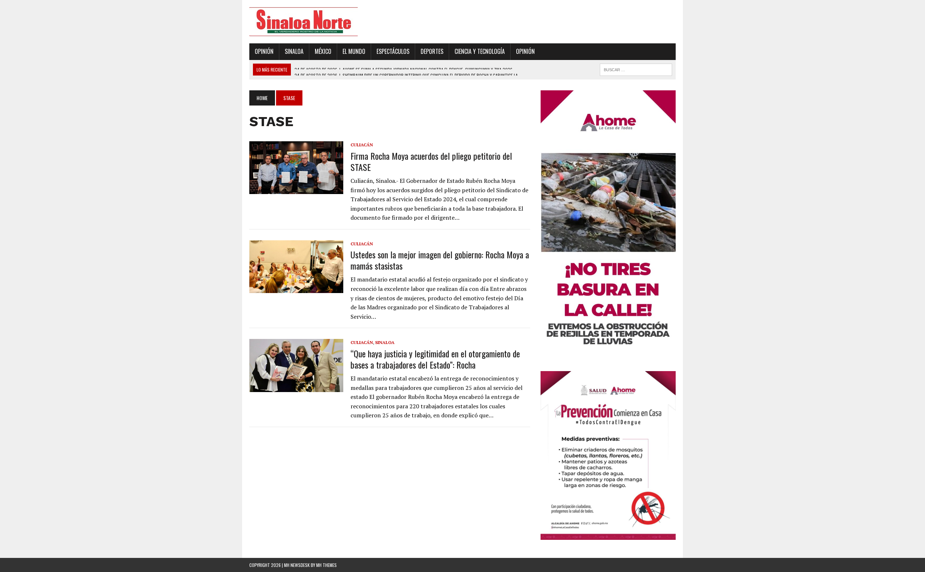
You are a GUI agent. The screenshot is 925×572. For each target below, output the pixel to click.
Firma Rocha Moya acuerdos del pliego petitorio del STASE (431, 161)
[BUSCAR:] (636, 68)
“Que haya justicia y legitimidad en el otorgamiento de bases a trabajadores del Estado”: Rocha (435, 359)
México (323, 51)
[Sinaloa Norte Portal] (316, 21)
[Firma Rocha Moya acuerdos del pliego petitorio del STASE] (296, 189)
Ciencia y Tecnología (480, 51)
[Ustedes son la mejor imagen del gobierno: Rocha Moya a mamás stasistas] (296, 288)
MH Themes (326, 565)
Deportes (432, 51)
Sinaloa (294, 51)
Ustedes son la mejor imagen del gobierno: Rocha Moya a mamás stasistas (439, 260)
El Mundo (354, 51)
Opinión (264, 51)
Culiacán (361, 144)
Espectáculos (393, 51)
